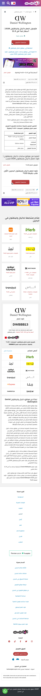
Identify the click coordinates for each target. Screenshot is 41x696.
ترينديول (11, 295)
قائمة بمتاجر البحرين (20, 567)
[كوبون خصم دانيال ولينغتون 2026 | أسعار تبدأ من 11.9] (20, 321)
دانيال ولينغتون (18, 12)
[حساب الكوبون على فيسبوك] (20, 641)
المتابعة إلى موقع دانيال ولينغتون (21, 48)
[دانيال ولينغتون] (20, 20)
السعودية (20, 497)
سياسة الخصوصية (20, 596)
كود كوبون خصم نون (20, 613)
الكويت (20, 508)
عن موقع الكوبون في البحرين (20, 590)
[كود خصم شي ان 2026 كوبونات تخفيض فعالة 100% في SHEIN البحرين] (30, 391)
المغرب (20, 542)
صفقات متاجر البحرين (20, 573)
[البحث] (8, 3)
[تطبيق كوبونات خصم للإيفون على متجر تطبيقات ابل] (13, 660)
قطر (20, 525)
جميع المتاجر (28, 12)
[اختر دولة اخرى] (13, 3)
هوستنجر (30, 278)
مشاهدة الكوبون (20, 42)
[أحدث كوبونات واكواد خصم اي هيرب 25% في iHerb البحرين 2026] (30, 229)
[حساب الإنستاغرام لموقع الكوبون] (32, 641)
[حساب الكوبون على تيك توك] (15, 641)
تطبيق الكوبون (20, 649)
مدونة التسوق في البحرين (20, 579)
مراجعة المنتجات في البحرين (20, 618)
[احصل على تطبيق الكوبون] (20, 63)
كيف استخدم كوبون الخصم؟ (20, 601)
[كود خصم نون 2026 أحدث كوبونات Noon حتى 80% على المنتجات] (30, 249)
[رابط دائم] (37, 190)
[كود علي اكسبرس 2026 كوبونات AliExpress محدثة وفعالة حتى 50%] (11, 384)
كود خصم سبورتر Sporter (20, 624)
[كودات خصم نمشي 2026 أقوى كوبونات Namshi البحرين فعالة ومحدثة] (10, 268)
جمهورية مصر (20, 530)
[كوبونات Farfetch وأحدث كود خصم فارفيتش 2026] (11, 391)
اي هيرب (30, 237)
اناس (30, 297)
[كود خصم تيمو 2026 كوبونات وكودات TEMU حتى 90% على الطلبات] (10, 229)
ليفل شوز (10, 256)
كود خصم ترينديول (20, 607)
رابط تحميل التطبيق (20, 653)
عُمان (20, 519)
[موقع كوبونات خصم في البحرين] (35, 12)
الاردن (20, 536)
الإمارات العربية (20, 502)
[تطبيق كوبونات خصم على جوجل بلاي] (17, 660)
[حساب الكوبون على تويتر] (26, 641)
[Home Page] (32, 3)
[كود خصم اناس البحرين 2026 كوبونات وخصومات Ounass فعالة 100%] (30, 287)
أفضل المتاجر (32, 350)
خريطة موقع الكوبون (20, 584)
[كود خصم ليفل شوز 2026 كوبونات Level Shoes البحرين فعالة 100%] (10, 249)
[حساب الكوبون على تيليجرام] (9, 641)
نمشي (10, 276)
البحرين (20, 514)
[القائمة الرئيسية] (3, 3)
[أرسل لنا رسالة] (5, 691)
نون (30, 256)
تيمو (11, 239)
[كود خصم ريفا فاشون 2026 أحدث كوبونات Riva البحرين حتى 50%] (30, 384)
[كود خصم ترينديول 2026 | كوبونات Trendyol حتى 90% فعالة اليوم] (10, 287)
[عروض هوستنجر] (20, 202)
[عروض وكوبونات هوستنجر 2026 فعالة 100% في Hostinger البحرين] (30, 268)
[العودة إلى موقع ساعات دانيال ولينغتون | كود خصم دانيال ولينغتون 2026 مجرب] (5, 12)
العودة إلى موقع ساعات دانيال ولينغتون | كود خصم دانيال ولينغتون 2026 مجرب (20, 53)
